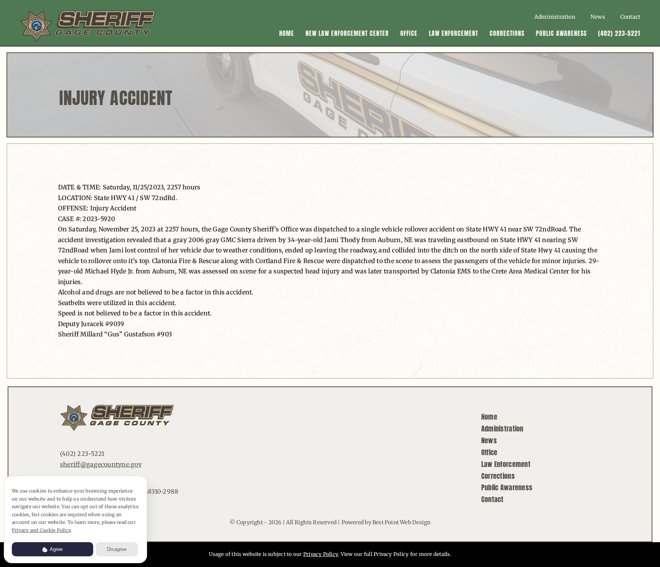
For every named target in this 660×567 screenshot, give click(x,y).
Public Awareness (506, 487)
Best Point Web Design (401, 522)
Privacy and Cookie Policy (41, 530)
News (489, 440)
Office (489, 452)
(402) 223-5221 (82, 453)
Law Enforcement (506, 464)
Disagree (116, 549)
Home (489, 417)
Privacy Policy (320, 554)
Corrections (498, 476)
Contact (492, 499)
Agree (56, 549)
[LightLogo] (88, 13)
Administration (502, 428)
